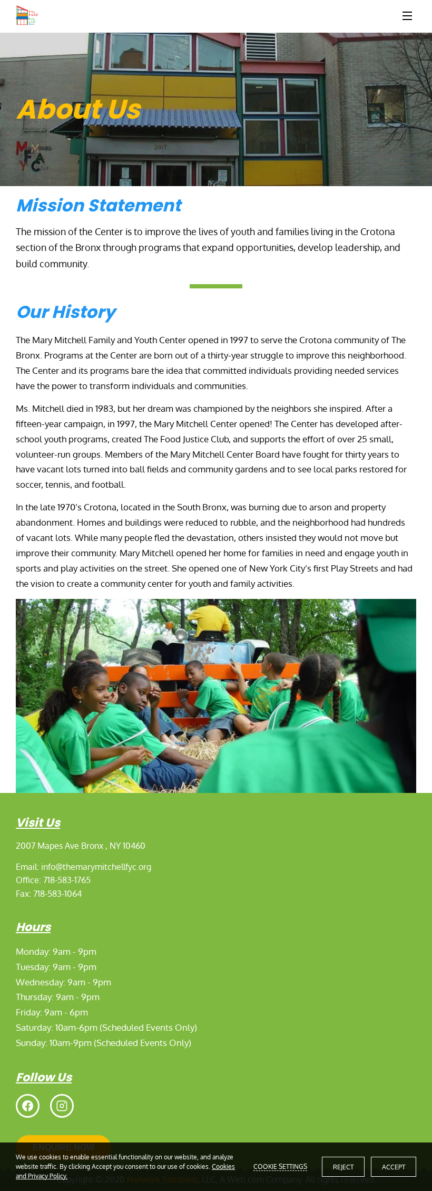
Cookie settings (280, 1166)
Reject (343, 1167)
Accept (393, 1167)
